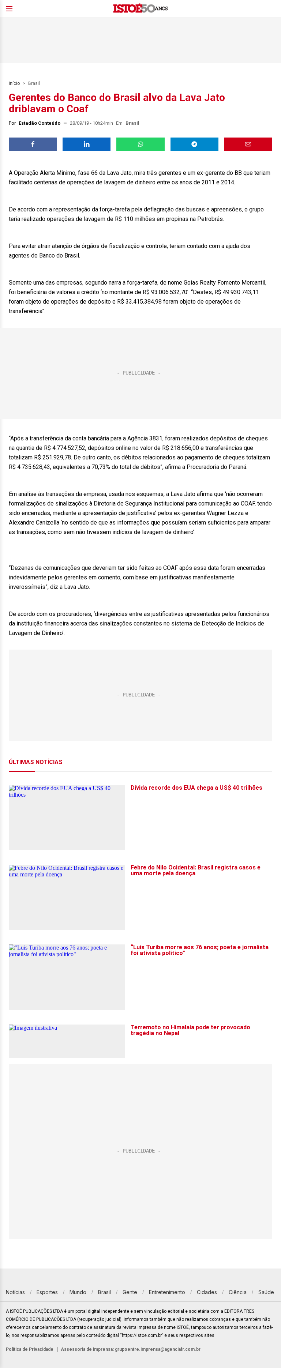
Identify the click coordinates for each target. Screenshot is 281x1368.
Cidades (207, 1292)
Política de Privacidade (29, 1349)
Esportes (47, 1292)
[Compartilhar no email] (248, 144)
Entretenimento (167, 1292)
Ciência (238, 1292)
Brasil (34, 83)
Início (14, 83)
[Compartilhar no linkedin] (86, 144)
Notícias (15, 1292)
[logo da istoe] (140, 8)
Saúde (266, 1292)
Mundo (78, 1292)
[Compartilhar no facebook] (33, 144)
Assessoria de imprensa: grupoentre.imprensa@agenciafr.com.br (131, 1349)
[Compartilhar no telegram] (194, 144)
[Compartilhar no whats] (140, 144)
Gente (130, 1292)
